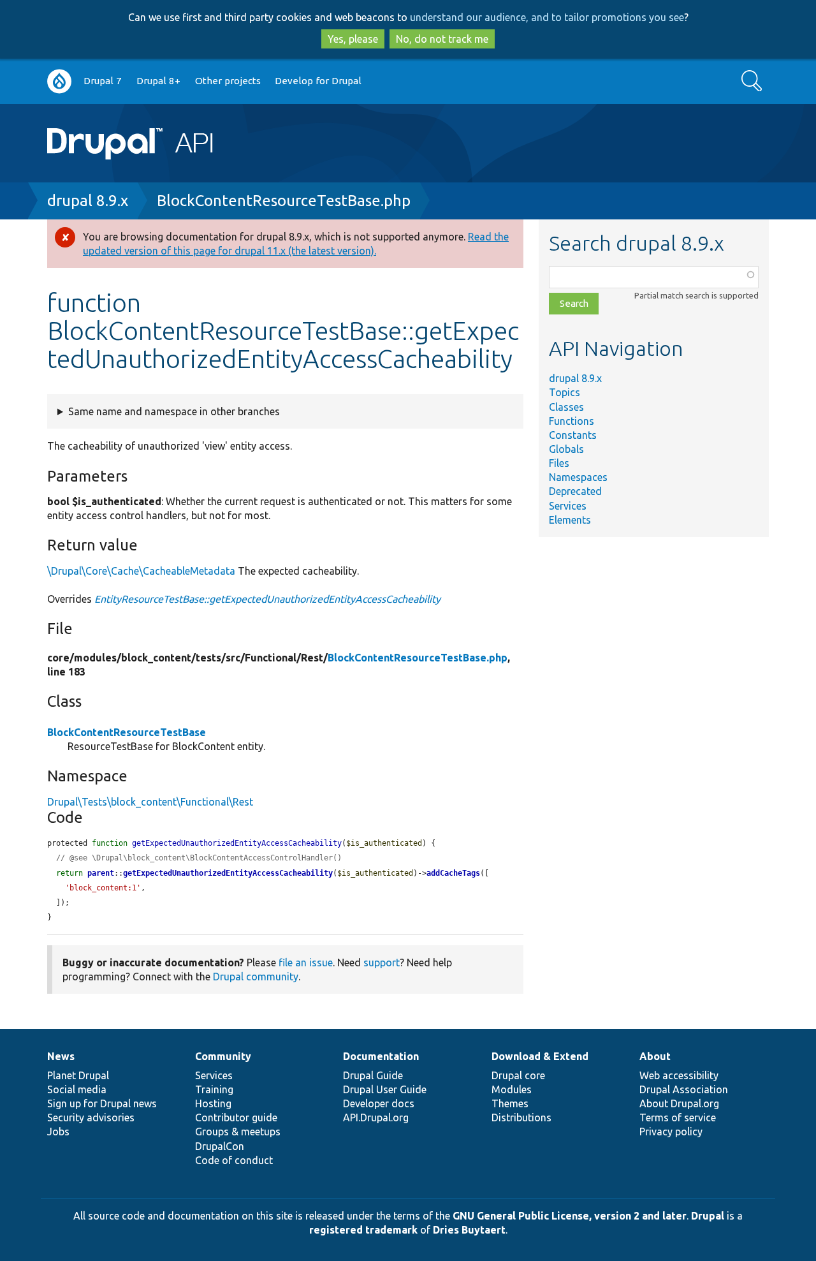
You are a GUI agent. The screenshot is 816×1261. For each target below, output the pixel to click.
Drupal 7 (103, 80)
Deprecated (575, 491)
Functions (571, 421)
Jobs (58, 1131)
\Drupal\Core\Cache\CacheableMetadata (141, 571)
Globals (566, 449)
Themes (510, 1103)
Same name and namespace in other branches (174, 411)
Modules (512, 1089)
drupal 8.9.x (87, 200)
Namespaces (578, 477)
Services (567, 506)
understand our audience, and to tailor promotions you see (547, 17)
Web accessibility (678, 1075)
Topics (564, 392)
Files (559, 463)
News (61, 1056)
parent (100, 873)
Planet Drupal (78, 1075)
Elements (570, 520)
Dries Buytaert (469, 1229)
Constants (573, 435)
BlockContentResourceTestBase (126, 732)
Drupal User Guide (384, 1089)
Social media (76, 1089)
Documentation (381, 1056)
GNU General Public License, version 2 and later (570, 1215)
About (655, 1056)
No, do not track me (442, 39)
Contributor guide (236, 1117)
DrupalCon (219, 1146)
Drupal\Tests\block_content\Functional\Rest (150, 801)
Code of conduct (234, 1160)
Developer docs (378, 1103)
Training (214, 1089)
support (381, 962)
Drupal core (518, 1075)
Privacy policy (671, 1131)
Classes (566, 407)
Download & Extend (540, 1056)
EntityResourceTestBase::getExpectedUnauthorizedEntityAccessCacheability (267, 599)
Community (223, 1056)
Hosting (213, 1103)
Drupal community (255, 976)
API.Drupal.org (376, 1117)
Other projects (228, 80)
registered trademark (363, 1229)
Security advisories (91, 1117)
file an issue (306, 962)
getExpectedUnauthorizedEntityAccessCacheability (228, 873)
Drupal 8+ (158, 80)
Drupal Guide (373, 1075)
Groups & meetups (237, 1131)
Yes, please (353, 39)
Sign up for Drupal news (102, 1103)
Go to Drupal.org (59, 81)
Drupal (707, 1215)
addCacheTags (453, 873)
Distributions (521, 1117)
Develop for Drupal (318, 80)
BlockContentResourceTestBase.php (284, 200)
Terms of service (677, 1117)
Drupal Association (683, 1089)
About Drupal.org (679, 1103)
